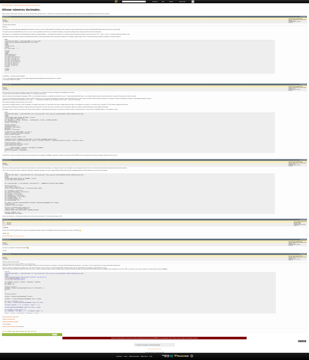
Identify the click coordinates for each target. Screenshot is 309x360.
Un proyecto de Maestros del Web (167, 356)
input (26, 331)
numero (29, 331)
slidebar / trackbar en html (9, 319)
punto (32, 331)
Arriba (150, 356)
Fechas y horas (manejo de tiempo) (11, 326)
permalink (304, 16)
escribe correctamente (19, 236)
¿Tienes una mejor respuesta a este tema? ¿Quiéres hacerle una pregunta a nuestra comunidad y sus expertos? (30, 334)
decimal (17, 331)
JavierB (8, 223)
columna (13, 331)
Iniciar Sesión (182, 1)
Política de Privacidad (134, 356)
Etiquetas (5, 331)
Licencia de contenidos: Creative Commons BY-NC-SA (191, 356)
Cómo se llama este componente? (11, 316)
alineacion (9, 331)
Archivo (125, 356)
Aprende (171, 1)
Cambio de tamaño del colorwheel (10, 321)
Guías (163, 1)
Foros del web (117, 1)
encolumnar (22, 331)
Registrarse (155, 1)
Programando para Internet (21, 5)
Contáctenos (119, 356)
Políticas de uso (144, 356)
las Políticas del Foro (9, 236)
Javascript (35, 5)
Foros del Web (6, 5)
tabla (35, 331)
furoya (5, 20)
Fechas (4, 324)
